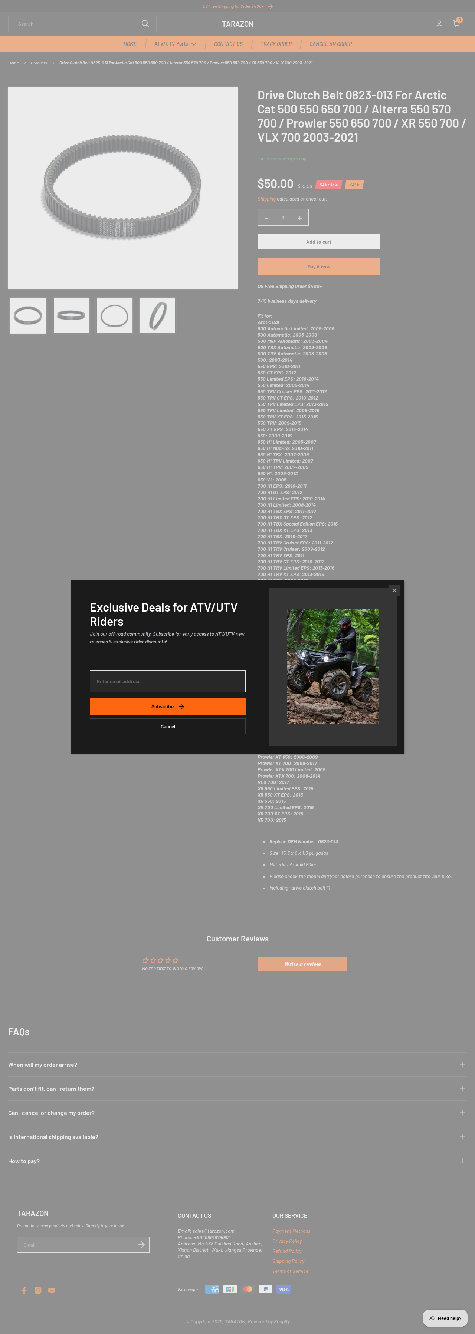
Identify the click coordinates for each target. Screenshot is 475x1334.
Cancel (168, 726)
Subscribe (162, 706)
